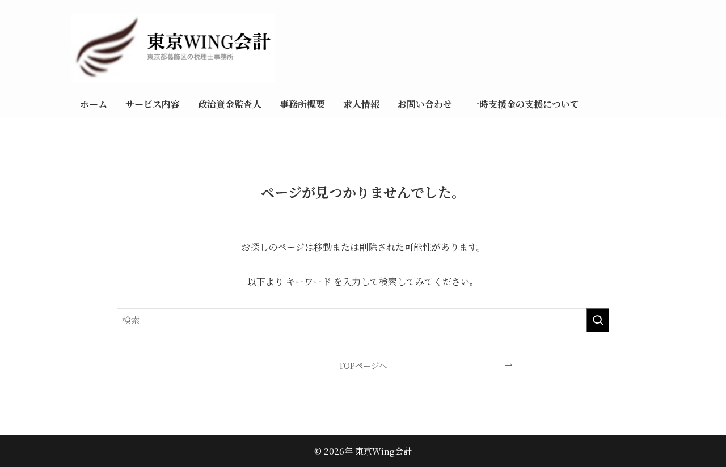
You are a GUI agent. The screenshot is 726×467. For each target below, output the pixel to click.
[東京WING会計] (398, 48)
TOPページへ (363, 365)
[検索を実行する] (597, 320)
